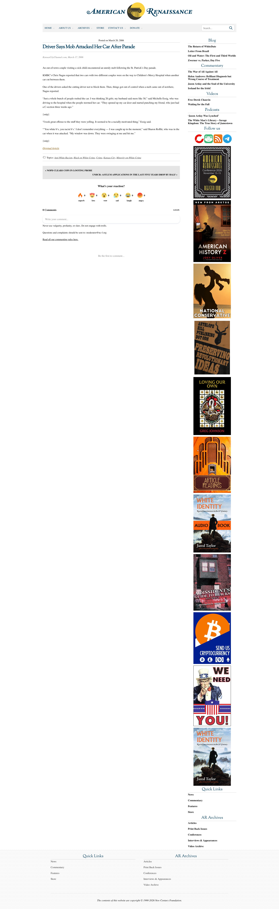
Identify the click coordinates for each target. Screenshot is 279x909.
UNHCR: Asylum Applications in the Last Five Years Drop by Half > (134, 174)
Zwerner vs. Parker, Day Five (204, 60)
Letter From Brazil (198, 51)
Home (48, 28)
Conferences (195, 834)
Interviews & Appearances (202, 840)
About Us (65, 28)
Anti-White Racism (63, 157)
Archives (84, 28)
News (191, 794)
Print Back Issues (197, 829)
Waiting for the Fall (198, 104)
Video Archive (196, 846)
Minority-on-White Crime (128, 157)
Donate (135, 28)
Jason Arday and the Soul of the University (211, 83)
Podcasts (212, 110)
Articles (192, 823)
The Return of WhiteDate (202, 46)
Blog (212, 40)
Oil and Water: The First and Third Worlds (212, 55)
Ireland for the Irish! (199, 88)
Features (192, 806)
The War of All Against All (202, 71)
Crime (99, 157)
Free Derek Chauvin (199, 99)
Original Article (51, 148)
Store (100, 28)
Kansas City (109, 157)
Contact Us (115, 28)
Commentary (212, 66)
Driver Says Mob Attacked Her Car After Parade (89, 47)
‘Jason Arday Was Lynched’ (203, 115)
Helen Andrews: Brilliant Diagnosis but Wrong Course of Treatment (209, 78)
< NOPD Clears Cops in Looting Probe (68, 170)
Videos (212, 94)
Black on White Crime (84, 157)
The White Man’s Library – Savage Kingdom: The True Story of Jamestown (210, 122)
